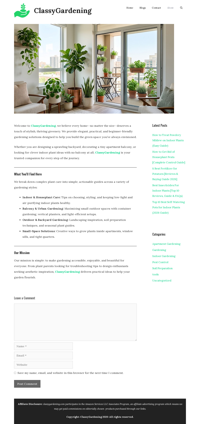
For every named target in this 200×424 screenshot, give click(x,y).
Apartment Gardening (166, 244)
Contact (156, 7)
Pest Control (160, 262)
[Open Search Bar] (181, 8)
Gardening (159, 250)
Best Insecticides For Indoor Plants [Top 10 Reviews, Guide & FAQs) (167, 191)
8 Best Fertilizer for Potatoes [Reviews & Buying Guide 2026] (165, 174)
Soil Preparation (162, 268)
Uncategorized (161, 280)
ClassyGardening (63, 10)
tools (155, 274)
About (170, 7)
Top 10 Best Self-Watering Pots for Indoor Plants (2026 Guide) (168, 207)
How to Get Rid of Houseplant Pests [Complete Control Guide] (168, 157)
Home (129, 7)
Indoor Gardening (163, 256)
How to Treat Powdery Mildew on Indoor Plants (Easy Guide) (168, 140)
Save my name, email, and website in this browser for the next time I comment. (70, 373)
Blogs (143, 7)
